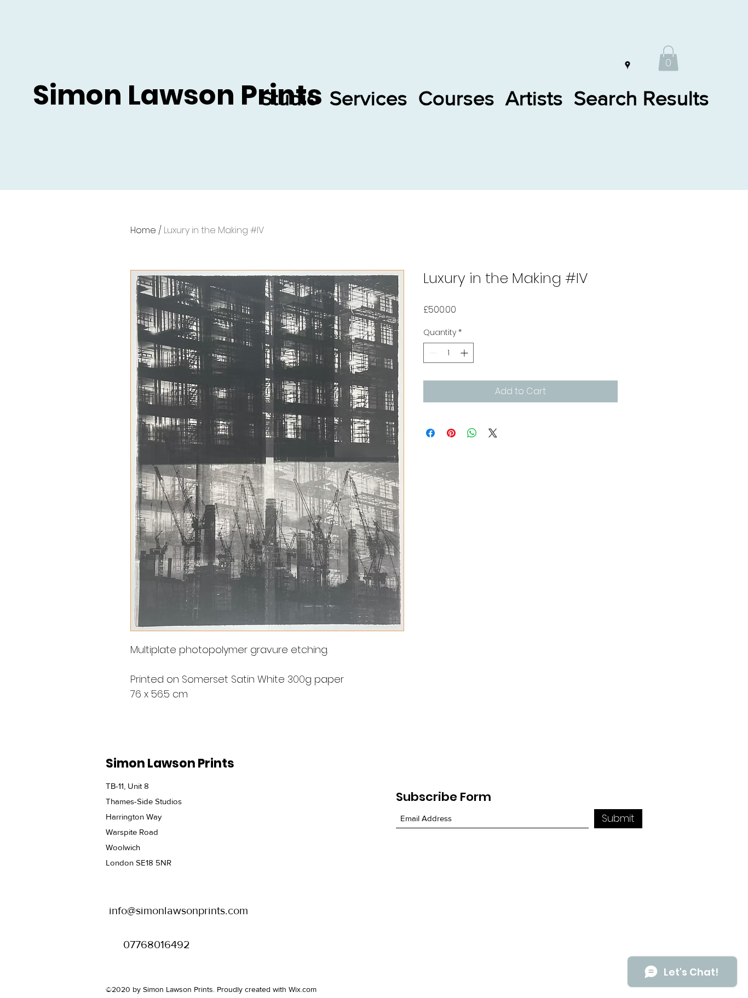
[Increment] (465, 352)
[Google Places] (627, 65)
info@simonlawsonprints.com (178, 910)
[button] (668, 58)
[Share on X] (492, 433)
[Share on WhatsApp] (472, 433)
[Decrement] (432, 352)
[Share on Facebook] (430, 433)
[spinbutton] (448, 352)
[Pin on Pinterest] (451, 433)
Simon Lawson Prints (178, 95)
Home (143, 230)
